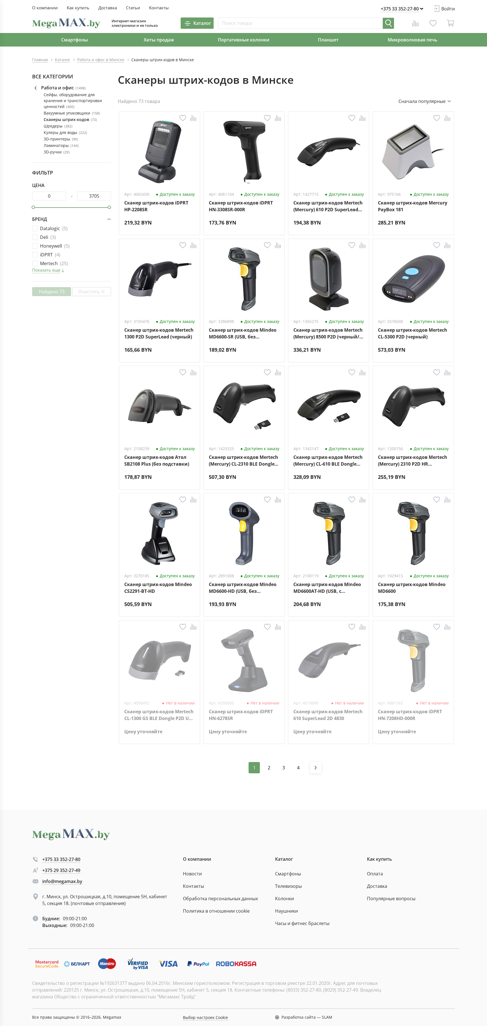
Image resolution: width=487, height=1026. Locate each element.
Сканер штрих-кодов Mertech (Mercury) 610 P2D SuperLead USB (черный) (328, 206)
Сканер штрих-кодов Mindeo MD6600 (412, 587)
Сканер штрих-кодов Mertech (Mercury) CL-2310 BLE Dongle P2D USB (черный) (243, 460)
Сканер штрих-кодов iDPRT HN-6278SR (241, 714)
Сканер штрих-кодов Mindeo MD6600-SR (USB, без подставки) (242, 333)
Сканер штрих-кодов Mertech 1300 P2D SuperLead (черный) (159, 333)
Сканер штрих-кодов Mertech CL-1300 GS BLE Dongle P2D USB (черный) (159, 715)
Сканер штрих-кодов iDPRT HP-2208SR (156, 206)
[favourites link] (432, 23)
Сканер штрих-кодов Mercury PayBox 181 (412, 206)
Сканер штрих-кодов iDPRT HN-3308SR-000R (241, 206)
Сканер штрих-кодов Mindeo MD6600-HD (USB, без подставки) (242, 588)
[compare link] (415, 23)
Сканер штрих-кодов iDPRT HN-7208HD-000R (410, 714)
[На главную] (66, 23)
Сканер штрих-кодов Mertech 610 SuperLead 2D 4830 (328, 714)
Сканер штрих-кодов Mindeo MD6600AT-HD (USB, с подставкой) (327, 588)
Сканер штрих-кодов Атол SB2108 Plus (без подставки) (156, 460)
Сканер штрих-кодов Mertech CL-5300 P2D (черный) (412, 333)
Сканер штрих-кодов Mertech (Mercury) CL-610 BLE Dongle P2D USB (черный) (328, 460)
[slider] (33, 207)
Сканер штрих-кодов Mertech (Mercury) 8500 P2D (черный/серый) (328, 333)
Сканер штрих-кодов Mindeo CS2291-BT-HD (158, 587)
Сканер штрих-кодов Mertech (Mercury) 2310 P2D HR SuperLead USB (412, 460)
